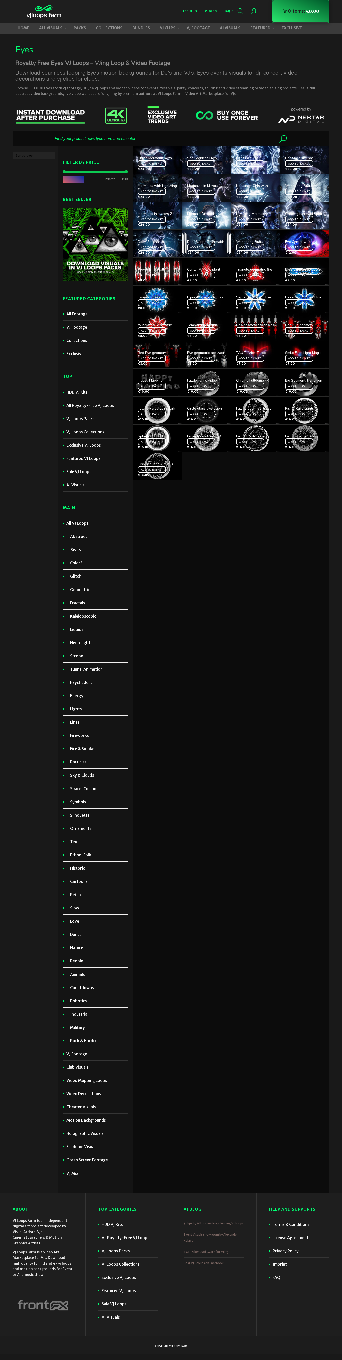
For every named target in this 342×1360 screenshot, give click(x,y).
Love (74, 921)
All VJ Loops (77, 523)
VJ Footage (76, 327)
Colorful (78, 562)
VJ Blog (211, 11)
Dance (76, 934)
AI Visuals (75, 484)
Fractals (77, 602)
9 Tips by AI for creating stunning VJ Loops (214, 1223)
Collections (76, 340)
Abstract (78, 536)
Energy (76, 695)
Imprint (280, 1264)
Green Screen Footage (87, 1159)
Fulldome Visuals (81, 1146)
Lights (76, 708)
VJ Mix (72, 1173)
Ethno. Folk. (81, 854)
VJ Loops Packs (80, 418)
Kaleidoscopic (83, 616)
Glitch (75, 576)
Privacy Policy (286, 1250)
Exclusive (75, 353)
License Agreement (290, 1237)
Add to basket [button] (152, 163)
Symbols (78, 801)
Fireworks (79, 735)
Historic (77, 868)
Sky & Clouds (82, 775)
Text (74, 841)
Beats (75, 549)
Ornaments (80, 828)
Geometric (80, 589)
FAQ (227, 11)
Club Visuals (77, 1067)
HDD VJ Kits (77, 392)
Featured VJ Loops (83, 458)
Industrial (79, 1014)
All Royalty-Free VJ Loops (90, 405)
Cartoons (79, 881)
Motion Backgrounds (86, 1120)
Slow (74, 907)
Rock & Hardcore (86, 1040)
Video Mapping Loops (86, 1080)
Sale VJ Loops (78, 471)
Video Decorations (83, 1093)
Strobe (76, 655)
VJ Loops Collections (85, 431)
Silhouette (80, 815)
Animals (77, 974)
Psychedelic (81, 682)
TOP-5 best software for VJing (206, 1252)
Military (77, 1027)
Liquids (76, 629)
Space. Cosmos (84, 788)
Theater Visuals (81, 1106)
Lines (75, 722)
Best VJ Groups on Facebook (204, 1263)
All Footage (77, 313)
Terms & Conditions (291, 1224)
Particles (78, 761)
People (76, 960)
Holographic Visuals (85, 1133)
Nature (76, 947)
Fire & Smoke (82, 748)
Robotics (78, 1000)
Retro (75, 894)
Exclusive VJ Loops (83, 445)
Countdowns (82, 987)
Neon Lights (81, 642)
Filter (73, 179)
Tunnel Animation (86, 669)
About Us (189, 11)
